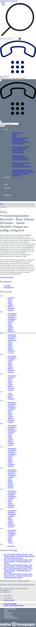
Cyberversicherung (18, 152)
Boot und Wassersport (19, 149)
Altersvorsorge (16, 175)
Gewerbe (7, 177)
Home (2, 203)
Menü (2, 126)
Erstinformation (13, 197)
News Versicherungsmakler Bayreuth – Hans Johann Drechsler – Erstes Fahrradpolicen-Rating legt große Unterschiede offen (19, 556)
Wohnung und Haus (14, 154)
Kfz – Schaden (12, 189)
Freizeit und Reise (13, 145)
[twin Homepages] (17, 626)
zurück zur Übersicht (6, 277)
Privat (6, 129)
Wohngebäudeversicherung (20, 158)
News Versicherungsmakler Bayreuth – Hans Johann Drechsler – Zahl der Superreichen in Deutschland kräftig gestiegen (18, 575)
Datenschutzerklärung (15, 200)
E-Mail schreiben (9, 600)
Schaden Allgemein (14, 191)
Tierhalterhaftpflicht (18, 140)
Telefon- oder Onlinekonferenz (14, 605)
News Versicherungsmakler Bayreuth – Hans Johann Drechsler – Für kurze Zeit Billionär (18, 566)
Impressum (11, 198)
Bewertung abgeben (10, 604)
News (6, 184)
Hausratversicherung (18, 156)
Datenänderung (13, 193)
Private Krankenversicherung (21, 166)
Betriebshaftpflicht (14, 179)
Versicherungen (9, 287)
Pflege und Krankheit (15, 161)
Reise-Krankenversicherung (21, 147)
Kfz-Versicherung (17, 133)
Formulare (7, 188)
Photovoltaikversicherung (20, 159)
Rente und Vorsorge (14, 168)
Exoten (14, 136)
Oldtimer (15, 134)
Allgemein (7, 286)
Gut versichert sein (10, 609)
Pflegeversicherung (18, 165)
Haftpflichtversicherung (19, 138)
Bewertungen (8, 612)
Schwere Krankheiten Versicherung (23, 172)
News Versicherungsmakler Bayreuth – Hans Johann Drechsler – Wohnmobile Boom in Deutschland (18, 570)
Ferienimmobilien (17, 150)
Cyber (10, 182)
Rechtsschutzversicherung (20, 142)
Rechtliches (7, 195)
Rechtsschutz (12, 181)
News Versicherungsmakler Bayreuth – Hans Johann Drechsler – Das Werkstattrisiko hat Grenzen (18, 561)
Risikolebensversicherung (20, 174)
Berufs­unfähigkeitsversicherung (22, 170)
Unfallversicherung (18, 143)
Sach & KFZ (12, 131)
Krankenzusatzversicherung (21, 163)
